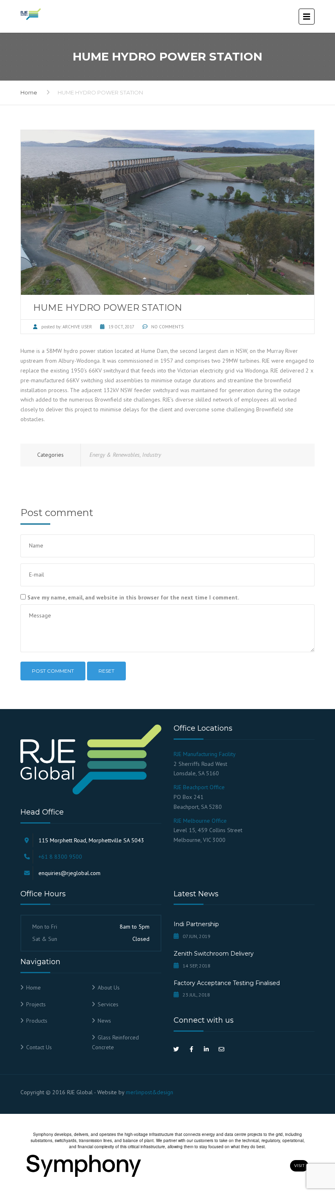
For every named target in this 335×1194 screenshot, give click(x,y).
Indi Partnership (196, 924)
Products (36, 1020)
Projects (36, 1004)
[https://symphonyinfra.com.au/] (156, 1165)
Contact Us (39, 1047)
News (104, 1020)
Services (108, 1004)
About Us (109, 987)
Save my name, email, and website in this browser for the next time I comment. (133, 597)
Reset (106, 671)
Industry (151, 454)
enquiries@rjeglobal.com (69, 873)
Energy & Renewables (114, 454)
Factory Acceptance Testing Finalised (227, 983)
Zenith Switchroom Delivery (214, 953)
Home (28, 92)
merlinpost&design (149, 1092)
